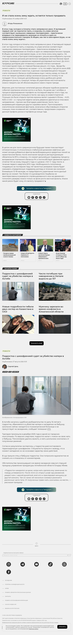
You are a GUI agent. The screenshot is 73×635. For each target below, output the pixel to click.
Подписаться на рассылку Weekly (13, 553)
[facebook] (8, 572)
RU (65, 4)
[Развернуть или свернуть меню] (69, 4)
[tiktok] (50, 564)
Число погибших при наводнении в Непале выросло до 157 (51, 276)
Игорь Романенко (15, 23)
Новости (6, 10)
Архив (7, 588)
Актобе (5, 372)
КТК (49, 429)
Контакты (8, 596)
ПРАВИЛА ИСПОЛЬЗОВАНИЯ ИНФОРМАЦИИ (16, 600)
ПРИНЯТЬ (62, 627)
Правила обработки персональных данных (18, 592)
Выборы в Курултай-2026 (12, 608)
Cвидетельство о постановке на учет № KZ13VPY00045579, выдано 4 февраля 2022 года (24, 620)
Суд (10, 372)
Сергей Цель (13, 366)
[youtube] (36, 564)
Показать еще (36, 343)
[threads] (64, 564)
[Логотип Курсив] (8, 3)
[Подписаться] (69, 555)
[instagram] (8, 564)
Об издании (8, 580)
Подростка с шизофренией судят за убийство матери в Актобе (17, 276)
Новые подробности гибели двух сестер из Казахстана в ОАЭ (18, 309)
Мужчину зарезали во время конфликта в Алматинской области (51, 309)
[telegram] (22, 564)
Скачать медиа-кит (10, 604)
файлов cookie (33, 629)
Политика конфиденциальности (14, 584)
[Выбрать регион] (61, 4)
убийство (15, 372)
